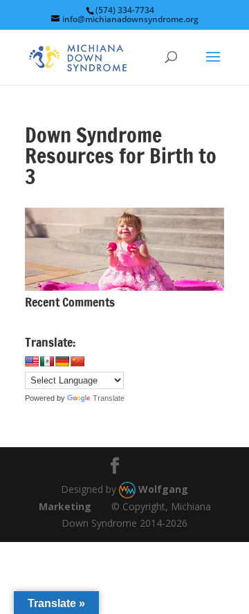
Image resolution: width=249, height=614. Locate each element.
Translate (108, 398)
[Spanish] (47, 361)
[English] (32, 361)
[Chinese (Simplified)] (77, 361)
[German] (62, 361)
